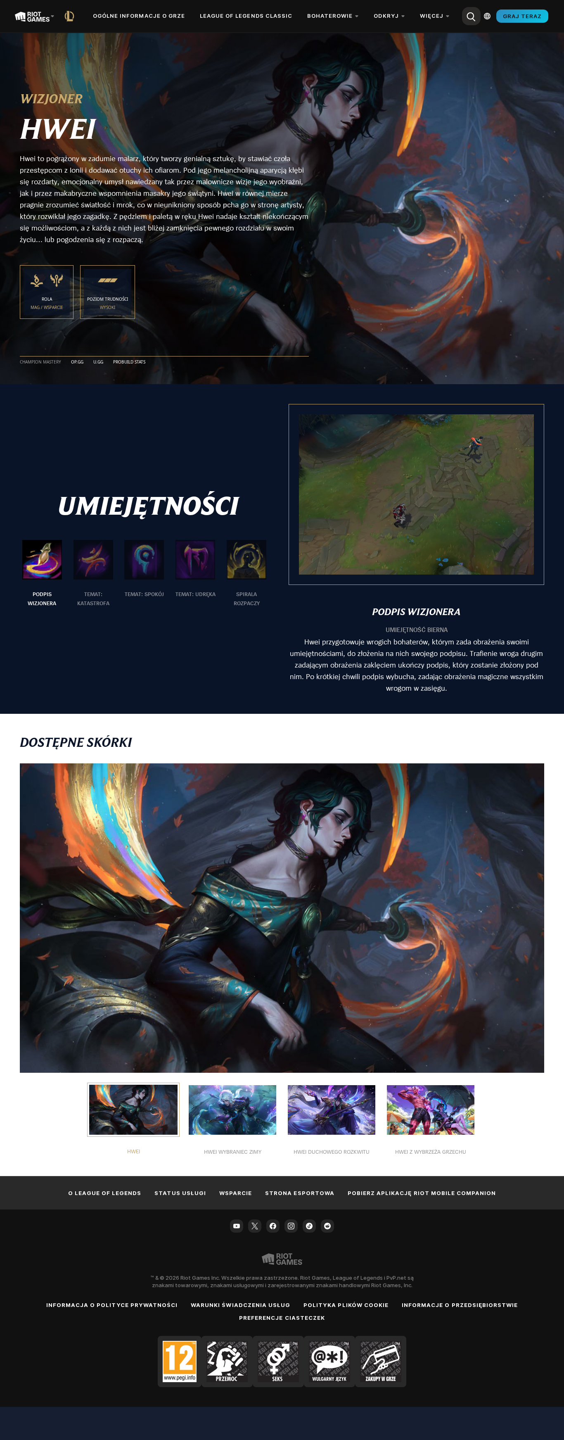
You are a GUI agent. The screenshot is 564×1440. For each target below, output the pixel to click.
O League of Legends (105, 1193)
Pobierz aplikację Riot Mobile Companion (422, 1193)
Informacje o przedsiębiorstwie (460, 1305)
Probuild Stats (129, 362)
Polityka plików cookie (346, 1305)
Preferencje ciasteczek (282, 1317)
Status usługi (180, 1193)
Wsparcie (235, 1193)
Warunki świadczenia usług (240, 1305)
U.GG (98, 362)
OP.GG (77, 362)
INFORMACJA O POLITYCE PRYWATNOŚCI (112, 1305)
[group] (144, 574)
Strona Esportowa (299, 1193)
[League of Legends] (71, 16)
